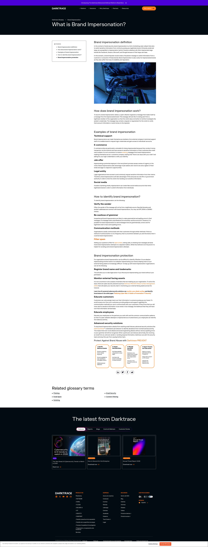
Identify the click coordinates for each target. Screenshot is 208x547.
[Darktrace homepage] (59, 8)
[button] (82, 8)
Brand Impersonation (74, 20)
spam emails (118, 243)
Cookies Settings (153, 544)
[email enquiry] (71, 496)
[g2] (67, 496)
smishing (125, 152)
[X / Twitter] (60, 496)
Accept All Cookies (165, 544)
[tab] (81, 429)
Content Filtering (112, 397)
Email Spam (57, 397)
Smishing (56, 400)
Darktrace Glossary (58, 20)
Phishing (56, 393)
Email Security (111, 393)
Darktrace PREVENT (137, 340)
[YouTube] (63, 496)
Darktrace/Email (99, 329)
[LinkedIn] (56, 496)
